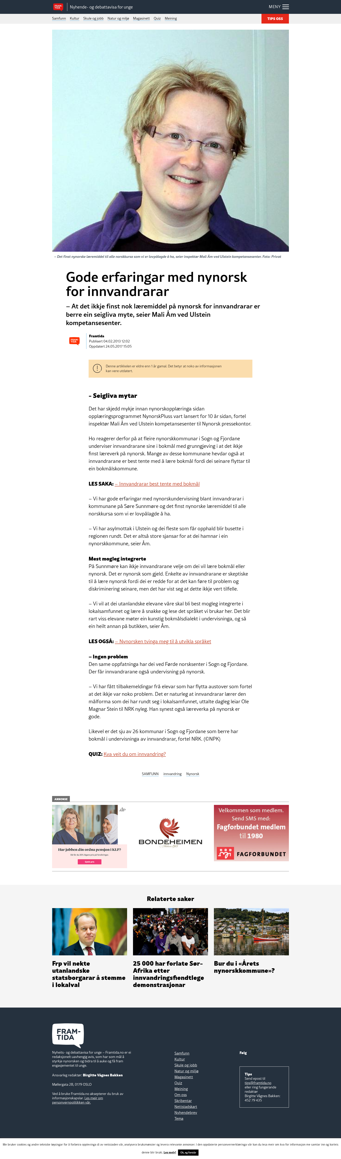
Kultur (74, 18)
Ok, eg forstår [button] (188, 1152)
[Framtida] (59, 7)
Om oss (180, 1094)
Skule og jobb (93, 18)
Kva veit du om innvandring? (135, 754)
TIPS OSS (275, 18)
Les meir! (170, 1152)
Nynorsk (192, 774)
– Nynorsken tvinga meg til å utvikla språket (163, 641)
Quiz (157, 18)
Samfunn (59, 18)
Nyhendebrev (185, 1112)
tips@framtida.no (258, 1082)
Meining (171, 18)
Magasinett (141, 18)
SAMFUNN (150, 774)
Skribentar (183, 1100)
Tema (178, 1118)
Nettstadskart (185, 1106)
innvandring (172, 774)
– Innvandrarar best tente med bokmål (157, 483)
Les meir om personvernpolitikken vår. (77, 1100)
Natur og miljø (118, 18)
